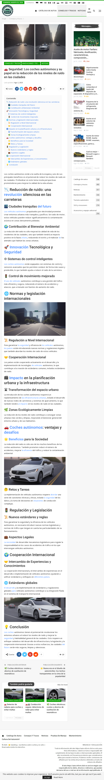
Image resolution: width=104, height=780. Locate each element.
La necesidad (9, 542)
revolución (13, 194)
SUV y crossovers (80, 205)
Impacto (16, 378)
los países (8, 348)
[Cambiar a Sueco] (83, 3)
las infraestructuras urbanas (34, 397)
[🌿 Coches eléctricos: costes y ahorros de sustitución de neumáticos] (56, 695)
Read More (58, 777)
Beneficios (16, 439)
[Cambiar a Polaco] (58, 3)
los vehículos (47, 345)
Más (89, 12)
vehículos (17, 281)
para (14, 590)
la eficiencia (27, 450)
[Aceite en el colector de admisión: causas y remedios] (79, 121)
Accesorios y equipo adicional (14, 700)
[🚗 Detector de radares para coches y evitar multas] (13, 695)
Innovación (19, 247)
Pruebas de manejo (58, 736)
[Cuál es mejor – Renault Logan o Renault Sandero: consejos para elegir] (79, 155)
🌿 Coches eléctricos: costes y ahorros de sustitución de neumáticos (17, 671)
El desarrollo (9, 587)
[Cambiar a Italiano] (54, 3)
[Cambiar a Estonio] (41, 3)
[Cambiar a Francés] (49, 3)
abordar (53, 494)
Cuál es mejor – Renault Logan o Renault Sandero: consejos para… (86, 156)
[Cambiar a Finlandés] (45, 3)
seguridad (8, 638)
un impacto (23, 403)
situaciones (38, 500)
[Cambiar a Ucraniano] (70, 3)
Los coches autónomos (14, 264)
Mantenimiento (79, 195)
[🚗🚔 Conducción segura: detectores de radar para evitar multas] (34, 695)
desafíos (11, 432)
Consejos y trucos (67, 11)
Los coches (9, 632)
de (60, 237)
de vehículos (37, 365)
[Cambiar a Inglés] (75, 3)
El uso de (8, 281)
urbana (24, 237)
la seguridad (23, 345)
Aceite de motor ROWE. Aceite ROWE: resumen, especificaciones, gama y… (87, 140)
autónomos (21, 211)
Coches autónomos (26, 427)
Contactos (30, 2)
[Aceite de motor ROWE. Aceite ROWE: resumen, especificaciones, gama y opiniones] (79, 139)
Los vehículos (10, 211)
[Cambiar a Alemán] (37, 3)
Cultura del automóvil (11, 739)
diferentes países (42, 577)
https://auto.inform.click (84, 748)
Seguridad (12, 252)
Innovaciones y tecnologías (31, 63)
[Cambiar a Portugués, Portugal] (79, 3)
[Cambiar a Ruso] (62, 3)
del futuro (44, 206)
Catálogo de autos (47, 11)
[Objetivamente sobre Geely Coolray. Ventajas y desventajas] (79, 70)
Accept (47, 777)
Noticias (82, 11)
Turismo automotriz (81, 200)
